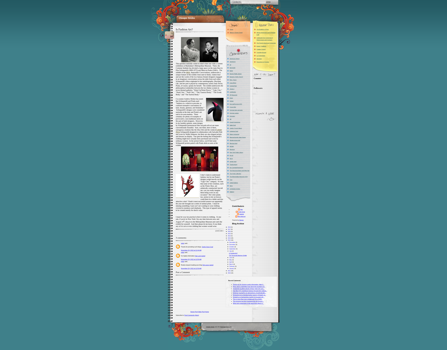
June (230, 257)
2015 (229, 233)
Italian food (233, 125)
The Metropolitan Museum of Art (239, 176)
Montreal (232, 149)
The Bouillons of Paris (263, 29)
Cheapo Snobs (187, 18)
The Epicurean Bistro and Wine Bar (239, 170)
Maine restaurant (234, 134)
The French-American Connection (266, 43)
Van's (231, 185)
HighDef (241, 214)
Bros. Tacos (233, 80)
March (231, 264)
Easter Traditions (261, 46)
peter (182, 243)
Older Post (201, 312)
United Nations (234, 182)
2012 (229, 240)
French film (233, 107)
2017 (229, 229)
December (232, 242)
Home (207, 312)
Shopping (259, 58)
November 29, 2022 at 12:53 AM (191, 268)
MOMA (232, 146)
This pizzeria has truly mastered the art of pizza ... (248, 301)
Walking (232, 192)
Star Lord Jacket (200, 256)
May (230, 259)
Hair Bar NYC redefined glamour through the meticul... (250, 291)
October (231, 246)
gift (230, 119)
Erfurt (231, 98)
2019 (229, 227)
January (231, 268)
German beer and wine (236, 110)
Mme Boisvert (242, 216)
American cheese (235, 58)
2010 (229, 273)
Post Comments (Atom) (191, 315)
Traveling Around (261, 52)
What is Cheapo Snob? (236, 32)
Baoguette (232, 67)
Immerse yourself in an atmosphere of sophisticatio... (249, 293)
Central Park (233, 86)
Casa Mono (233, 83)
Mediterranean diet (235, 140)
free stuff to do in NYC (236, 104)
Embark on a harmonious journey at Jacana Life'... (248, 297)
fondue (232, 101)
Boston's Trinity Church (236, 77)
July (230, 251)
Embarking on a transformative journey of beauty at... (249, 295)
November (232, 244)
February (232, 266)
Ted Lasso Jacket (207, 265)
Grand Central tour (235, 122)
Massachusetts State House (238, 137)
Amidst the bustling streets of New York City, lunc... (248, 289)
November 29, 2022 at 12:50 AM (191, 259)
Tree (231, 179)
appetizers (233, 61)
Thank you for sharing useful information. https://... (248, 284)
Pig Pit (231, 155)
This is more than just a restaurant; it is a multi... (248, 299)
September (232, 249)
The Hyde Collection (235, 173)
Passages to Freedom (263, 62)
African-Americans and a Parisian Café (266, 33)
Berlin (231, 70)
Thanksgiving (233, 164)
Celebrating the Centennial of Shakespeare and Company (265, 39)
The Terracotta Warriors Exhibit (238, 255)
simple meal (233, 161)
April (230, 262)
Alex (241, 209)
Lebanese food (234, 131)
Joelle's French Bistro (236, 128)
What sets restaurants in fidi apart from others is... (248, 303)
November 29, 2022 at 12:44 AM (191, 250)
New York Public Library (236, 152)
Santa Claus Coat (207, 247)
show (188, 72)
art (230, 64)
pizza (231, 158)
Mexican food (233, 143)
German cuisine (234, 113)
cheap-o (232, 89)
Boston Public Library (236, 73)
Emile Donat (241, 212)
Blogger (241, 220)
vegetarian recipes (235, 188)
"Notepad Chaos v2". (226, 327)
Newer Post (194, 312)
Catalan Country (261, 49)
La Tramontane (261, 55)
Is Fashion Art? (184, 29)
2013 (229, 238)
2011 (229, 270)
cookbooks (233, 92)
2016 (229, 231)
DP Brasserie (233, 95)
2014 (229, 236)
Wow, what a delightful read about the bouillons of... (249, 286)
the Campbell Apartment (236, 167)
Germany (232, 116)
